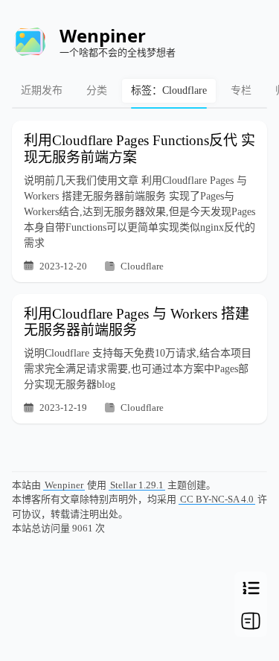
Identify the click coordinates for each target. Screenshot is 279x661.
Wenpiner (64, 485)
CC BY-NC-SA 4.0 (217, 499)
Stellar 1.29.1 (137, 485)
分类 (96, 90)
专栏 (241, 90)
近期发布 (41, 90)
